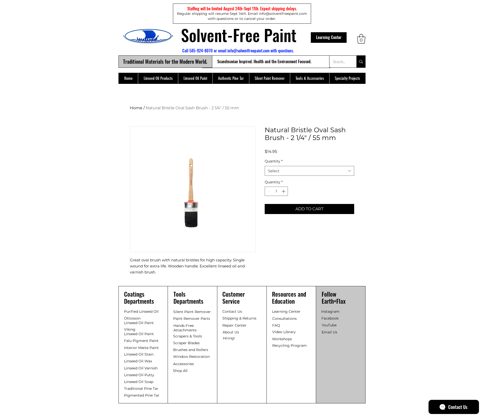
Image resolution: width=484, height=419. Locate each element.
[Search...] (360, 61)
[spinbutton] (276, 191)
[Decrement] (268, 191)
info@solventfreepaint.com (248, 51)
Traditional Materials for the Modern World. (165, 61)
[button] (361, 39)
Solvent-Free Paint (238, 35)
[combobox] (309, 171)
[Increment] (284, 191)
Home (136, 108)
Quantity (274, 161)
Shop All (180, 370)
